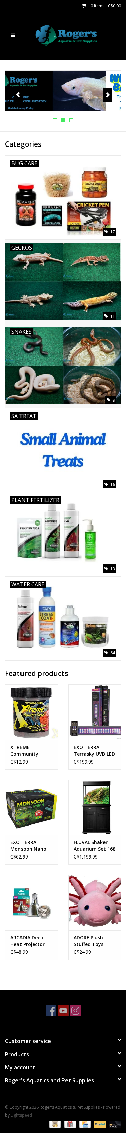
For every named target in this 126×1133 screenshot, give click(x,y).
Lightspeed (21, 1115)
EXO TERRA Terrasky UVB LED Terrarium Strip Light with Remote (94, 750)
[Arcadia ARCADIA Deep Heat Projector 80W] (31, 902)
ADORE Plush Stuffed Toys (88, 940)
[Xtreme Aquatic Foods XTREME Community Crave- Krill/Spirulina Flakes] (31, 712)
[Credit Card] (84, 1124)
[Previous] (18, 95)
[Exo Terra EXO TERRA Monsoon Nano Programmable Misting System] (31, 807)
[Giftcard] (69, 1124)
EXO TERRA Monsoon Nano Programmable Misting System (28, 845)
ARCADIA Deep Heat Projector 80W (27, 941)
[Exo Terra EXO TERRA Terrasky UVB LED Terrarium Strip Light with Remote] (94, 712)
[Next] (107, 95)
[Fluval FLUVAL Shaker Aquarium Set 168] (94, 807)
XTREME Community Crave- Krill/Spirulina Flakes (26, 750)
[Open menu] (13, 35)
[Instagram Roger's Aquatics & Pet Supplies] (75, 1010)
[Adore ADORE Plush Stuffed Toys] (94, 902)
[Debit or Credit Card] (114, 1124)
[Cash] (54, 1124)
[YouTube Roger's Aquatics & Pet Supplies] (63, 1010)
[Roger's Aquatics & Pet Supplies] (76, 35)
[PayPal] (99, 1124)
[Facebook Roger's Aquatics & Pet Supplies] (51, 1010)
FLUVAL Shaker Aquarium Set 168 (94, 845)
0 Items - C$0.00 (105, 6)
